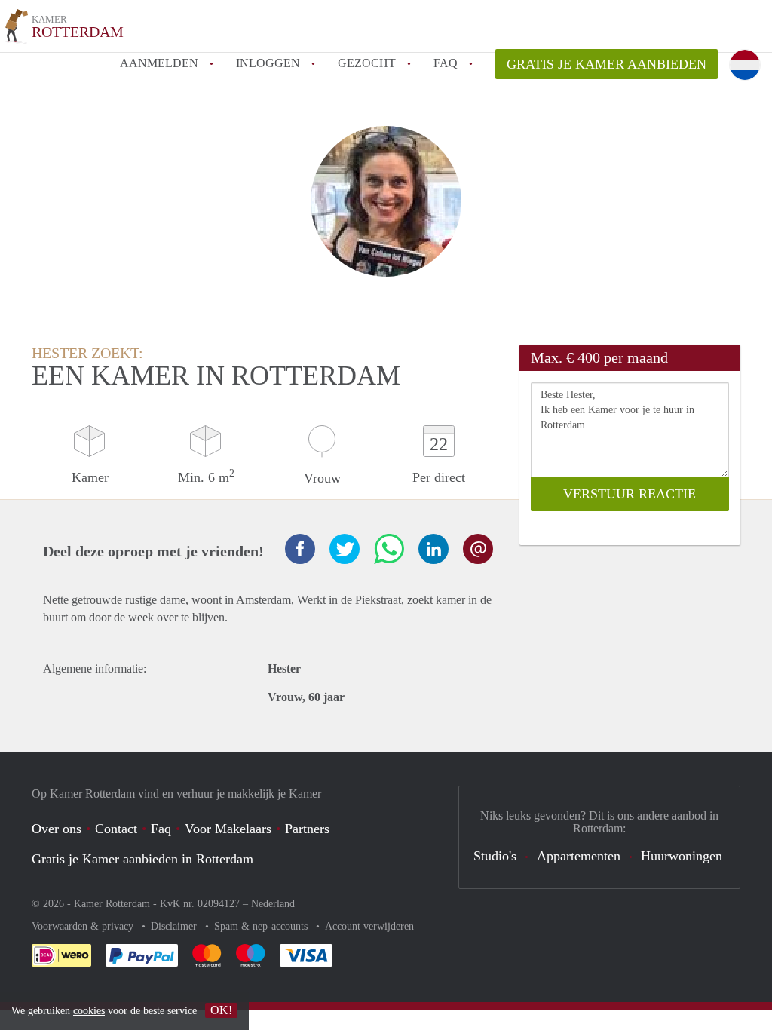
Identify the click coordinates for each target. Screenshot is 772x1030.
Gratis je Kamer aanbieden (606, 64)
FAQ (445, 63)
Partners (307, 828)
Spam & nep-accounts (262, 926)
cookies (89, 1010)
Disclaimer (175, 926)
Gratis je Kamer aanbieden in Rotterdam (142, 858)
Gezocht (367, 63)
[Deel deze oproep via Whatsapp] (389, 549)
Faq (161, 828)
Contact (116, 828)
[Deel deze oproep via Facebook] (300, 549)
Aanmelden (159, 63)
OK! (221, 1010)
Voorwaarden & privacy (84, 926)
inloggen (268, 63)
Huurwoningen (681, 855)
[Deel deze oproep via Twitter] (344, 549)
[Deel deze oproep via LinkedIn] (433, 549)
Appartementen (578, 855)
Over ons (56, 828)
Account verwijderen (369, 926)
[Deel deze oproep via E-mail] (478, 549)
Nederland (273, 903)
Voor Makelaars (228, 828)
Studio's (494, 855)
